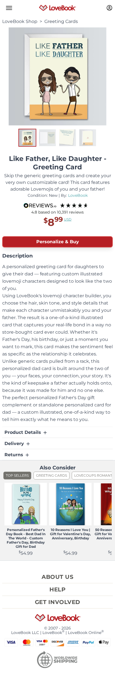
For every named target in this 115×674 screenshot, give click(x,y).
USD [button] (67, 219)
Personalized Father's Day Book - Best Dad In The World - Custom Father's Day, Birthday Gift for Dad (25, 538)
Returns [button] (14, 454)
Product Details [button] (23, 432)
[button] (9, 8)
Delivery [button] (14, 443)
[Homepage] (57, 7)
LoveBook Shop (19, 21)
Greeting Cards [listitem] (51, 475)
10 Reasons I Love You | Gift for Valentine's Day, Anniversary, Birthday (70, 534)
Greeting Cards (61, 21)
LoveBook (78, 195)
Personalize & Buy (57, 241)
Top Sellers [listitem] (17, 475)
